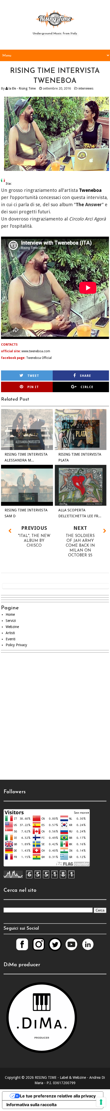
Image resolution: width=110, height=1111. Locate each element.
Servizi (11, 621)
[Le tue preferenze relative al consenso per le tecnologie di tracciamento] (101, 1102)
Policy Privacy (16, 645)
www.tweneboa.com (35, 351)
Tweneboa (90, 190)
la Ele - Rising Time (22, 88)
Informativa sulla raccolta (31, 1104)
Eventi (10, 639)
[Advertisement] (55, 720)
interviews (86, 88)
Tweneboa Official (39, 358)
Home (10, 614)
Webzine (12, 627)
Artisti (10, 633)
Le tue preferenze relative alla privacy (58, 1095)
